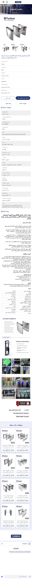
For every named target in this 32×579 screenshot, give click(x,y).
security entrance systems (21, 413)
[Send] (2, 576)
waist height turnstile (22, 416)
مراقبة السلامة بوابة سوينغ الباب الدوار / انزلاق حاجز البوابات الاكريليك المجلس (8, 446)
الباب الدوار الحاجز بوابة (14, 410)
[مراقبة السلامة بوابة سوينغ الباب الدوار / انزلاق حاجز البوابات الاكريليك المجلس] (8, 436)
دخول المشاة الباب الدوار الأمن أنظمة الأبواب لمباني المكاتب (22, 521)
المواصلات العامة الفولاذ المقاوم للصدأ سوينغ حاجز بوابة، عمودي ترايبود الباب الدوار (8, 521)
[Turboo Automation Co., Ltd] (18, 2)
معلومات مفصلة (23, 103)
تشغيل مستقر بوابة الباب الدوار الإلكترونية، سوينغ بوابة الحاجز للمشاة (22, 446)
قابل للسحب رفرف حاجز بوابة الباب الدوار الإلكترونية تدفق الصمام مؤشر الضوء (23, 471)
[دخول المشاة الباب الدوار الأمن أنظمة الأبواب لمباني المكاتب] (22, 511)
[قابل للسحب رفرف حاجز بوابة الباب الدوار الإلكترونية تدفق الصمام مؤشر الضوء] (22, 461)
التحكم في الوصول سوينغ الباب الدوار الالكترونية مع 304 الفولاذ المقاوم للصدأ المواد (8, 471)
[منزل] (16, 538)
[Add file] (30, 576)
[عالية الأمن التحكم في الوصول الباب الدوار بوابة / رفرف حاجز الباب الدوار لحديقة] (22, 486)
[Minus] (2, 544)
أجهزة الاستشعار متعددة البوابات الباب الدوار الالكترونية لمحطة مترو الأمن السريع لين (8, 496)
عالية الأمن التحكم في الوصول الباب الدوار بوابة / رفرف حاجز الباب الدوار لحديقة (22, 496)
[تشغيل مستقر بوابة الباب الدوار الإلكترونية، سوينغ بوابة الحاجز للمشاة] (22, 436)
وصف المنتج (8, 103)
